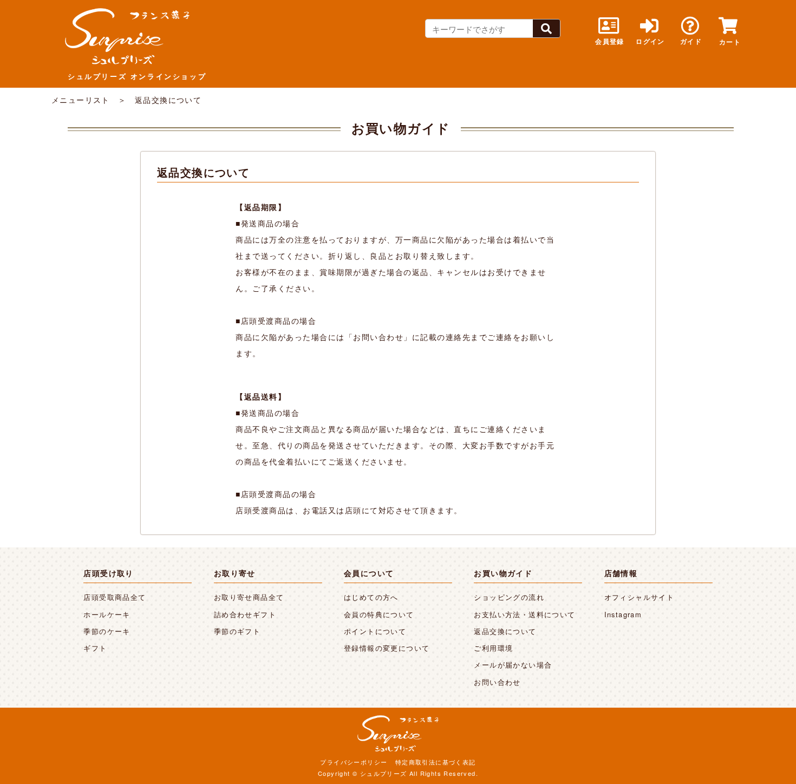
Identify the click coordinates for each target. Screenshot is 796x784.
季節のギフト (237, 631)
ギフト (95, 648)
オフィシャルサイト (639, 597)
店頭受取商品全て (114, 597)
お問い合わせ (497, 682)
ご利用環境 (493, 648)
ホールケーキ (106, 614)
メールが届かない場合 (513, 664)
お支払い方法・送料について (524, 614)
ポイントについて (375, 631)
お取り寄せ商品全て (249, 597)
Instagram (623, 614)
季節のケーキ (106, 631)
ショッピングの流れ (509, 597)
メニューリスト (80, 99)
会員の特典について (379, 614)
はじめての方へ (371, 597)
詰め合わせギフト (245, 614)
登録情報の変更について (386, 648)
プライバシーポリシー (353, 761)
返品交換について (505, 631)
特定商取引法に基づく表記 (435, 761)
